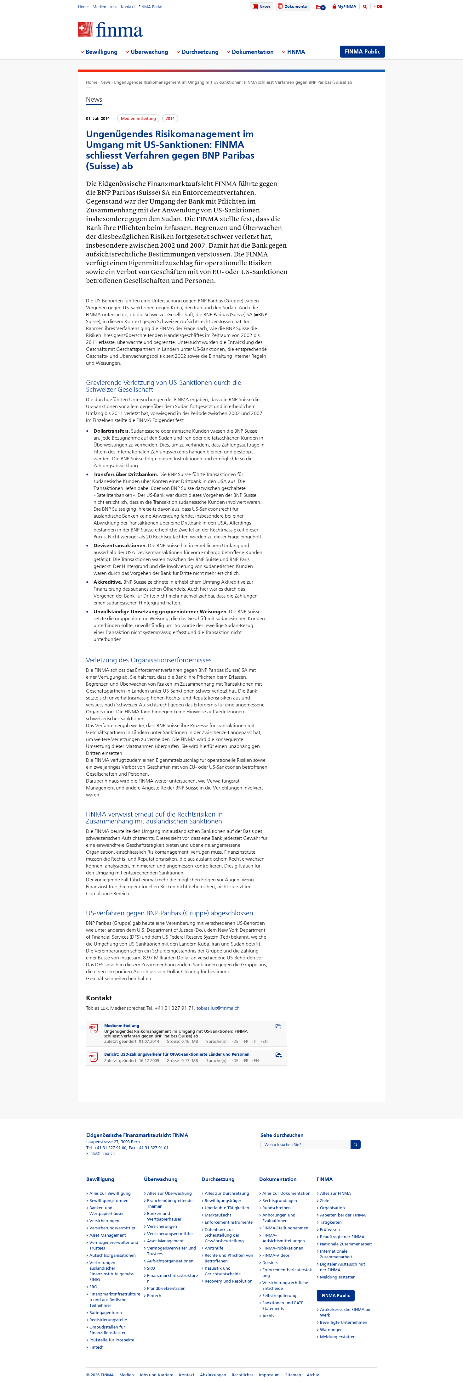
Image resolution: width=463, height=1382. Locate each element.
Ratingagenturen (105, 1312)
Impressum (269, 1375)
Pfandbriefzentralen (166, 1288)
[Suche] (365, 7)
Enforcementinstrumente (229, 1222)
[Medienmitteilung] (94, 1029)
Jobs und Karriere (156, 1375)
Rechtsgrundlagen (279, 1200)
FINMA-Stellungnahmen (285, 1228)
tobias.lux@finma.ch (218, 1008)
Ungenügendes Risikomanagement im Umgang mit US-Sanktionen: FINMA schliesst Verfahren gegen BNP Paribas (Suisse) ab (233, 82)
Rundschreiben (276, 1207)
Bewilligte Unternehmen (343, 1322)
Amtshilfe (214, 1248)
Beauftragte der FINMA (342, 1236)
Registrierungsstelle (108, 1319)
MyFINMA (346, 6)
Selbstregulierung (279, 1295)
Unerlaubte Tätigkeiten (227, 1207)
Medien (99, 6)
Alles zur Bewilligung (110, 1193)
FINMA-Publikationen (282, 1248)
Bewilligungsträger (223, 1200)
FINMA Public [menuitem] (362, 51)
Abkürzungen (213, 1375)
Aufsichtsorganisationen (112, 1255)
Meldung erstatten (338, 1277)
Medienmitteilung (121, 1025)
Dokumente (295, 6)
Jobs (113, 6)
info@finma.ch (102, 1153)
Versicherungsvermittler (112, 1228)
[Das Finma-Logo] (110, 30)
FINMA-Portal (150, 6)
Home (83, 6)
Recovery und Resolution (229, 1281)
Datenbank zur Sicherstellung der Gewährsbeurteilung (224, 1235)
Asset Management (107, 1235)
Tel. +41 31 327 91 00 (106, 1147)
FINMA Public (336, 1295)
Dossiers (269, 1262)
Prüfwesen (330, 1229)
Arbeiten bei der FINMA (343, 1215)
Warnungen (331, 1329)
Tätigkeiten (331, 1222)
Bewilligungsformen (109, 1200)
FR (246, 1041)
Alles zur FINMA (335, 1193)
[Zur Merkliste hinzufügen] (279, 1026)
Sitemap (293, 1375)
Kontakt (128, 6)
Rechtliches (242, 1375)
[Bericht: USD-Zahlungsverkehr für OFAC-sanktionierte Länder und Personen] (94, 1058)
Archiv (268, 1315)
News (265, 6)
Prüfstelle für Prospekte (111, 1340)
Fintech (96, 1347)
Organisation (332, 1207)
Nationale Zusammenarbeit (346, 1244)
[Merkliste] (319, 7)
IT (255, 1041)
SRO (93, 1286)
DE (379, 6)
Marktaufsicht (218, 1215)
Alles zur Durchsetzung (227, 1193)
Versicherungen (104, 1220)
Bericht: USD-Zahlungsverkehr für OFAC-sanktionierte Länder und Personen (176, 1054)
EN (265, 1041)
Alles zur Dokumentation (286, 1193)
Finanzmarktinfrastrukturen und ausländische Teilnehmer (114, 1300)
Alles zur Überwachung (169, 1193)
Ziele (324, 1200)
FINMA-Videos (275, 1255)
